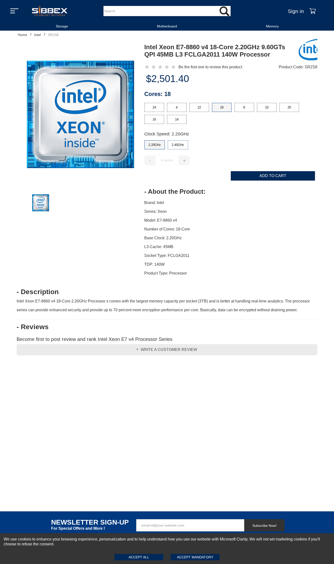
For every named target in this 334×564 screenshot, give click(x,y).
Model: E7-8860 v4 (160, 220)
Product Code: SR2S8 (298, 67)
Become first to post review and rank (94, 339)
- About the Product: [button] (175, 191)
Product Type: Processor (165, 273)
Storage (62, 26)
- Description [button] (38, 291)
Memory (272, 26)
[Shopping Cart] (312, 11)
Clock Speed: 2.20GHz (166, 134)
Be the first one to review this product (210, 67)
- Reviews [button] (33, 326)
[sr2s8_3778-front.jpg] (80, 115)
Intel (37, 35)
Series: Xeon (155, 211)
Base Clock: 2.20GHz (163, 238)
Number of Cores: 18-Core (167, 229)
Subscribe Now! (264, 526)
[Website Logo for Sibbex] (49, 11)
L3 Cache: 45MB (158, 247)
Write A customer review (169, 350)
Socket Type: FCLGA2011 (166, 255)
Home (22, 35)
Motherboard (167, 26)
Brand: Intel (154, 203)
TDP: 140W (154, 264)
